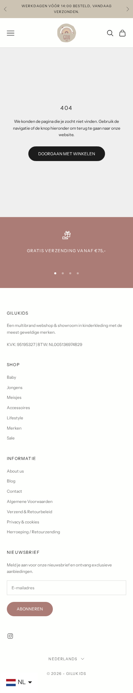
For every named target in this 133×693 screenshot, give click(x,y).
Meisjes (14, 397)
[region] (66, 246)
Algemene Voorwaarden (30, 501)
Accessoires (18, 407)
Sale (11, 438)
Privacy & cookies (23, 521)
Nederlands (62, 658)
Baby (11, 377)
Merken (14, 428)
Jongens (15, 387)
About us (15, 471)
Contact (14, 491)
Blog (11, 480)
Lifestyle (15, 417)
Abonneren (30, 608)
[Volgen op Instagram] (10, 636)
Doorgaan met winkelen (66, 153)
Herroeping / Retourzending (33, 531)
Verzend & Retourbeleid (29, 511)
